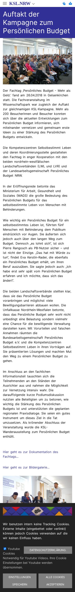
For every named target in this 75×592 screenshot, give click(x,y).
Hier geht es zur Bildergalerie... (26, 467)
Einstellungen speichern (20, 580)
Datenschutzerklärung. (48, 550)
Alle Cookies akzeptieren (55, 580)
